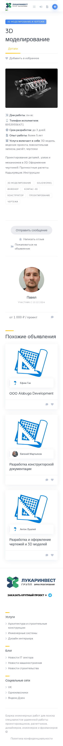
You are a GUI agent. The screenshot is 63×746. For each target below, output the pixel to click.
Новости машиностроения (25, 663)
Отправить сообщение (31, 230)
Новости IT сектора (20, 657)
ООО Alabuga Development (31, 393)
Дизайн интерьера (20, 638)
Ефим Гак (25, 382)
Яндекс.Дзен (16, 698)
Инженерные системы (22, 633)
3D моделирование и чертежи (25, 22)
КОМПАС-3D (31, 189)
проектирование (39, 195)
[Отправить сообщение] (52, 317)
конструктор (16, 195)
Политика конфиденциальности (32, 738)
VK (10, 687)
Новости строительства (23, 668)
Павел (31, 297)
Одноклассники (18, 692)
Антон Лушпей (28, 529)
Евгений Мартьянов (31, 453)
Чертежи (13, 201)
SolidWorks (44, 183)
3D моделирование (19, 183)
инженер (13, 189)
